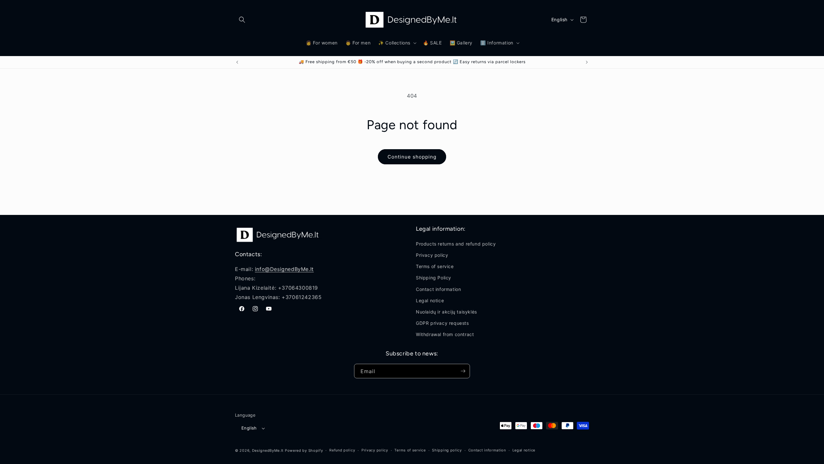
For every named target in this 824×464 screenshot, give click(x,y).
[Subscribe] (463, 371)
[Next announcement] (587, 62)
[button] (242, 20)
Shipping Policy (433, 278)
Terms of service (435, 266)
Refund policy (342, 450)
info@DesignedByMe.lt (284, 269)
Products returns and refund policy (456, 244)
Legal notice (430, 300)
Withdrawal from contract (445, 334)
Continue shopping (412, 157)
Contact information (438, 289)
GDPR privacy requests (442, 323)
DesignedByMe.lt (268, 450)
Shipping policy (447, 450)
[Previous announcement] (237, 62)
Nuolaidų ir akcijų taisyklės (446, 311)
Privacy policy (432, 255)
